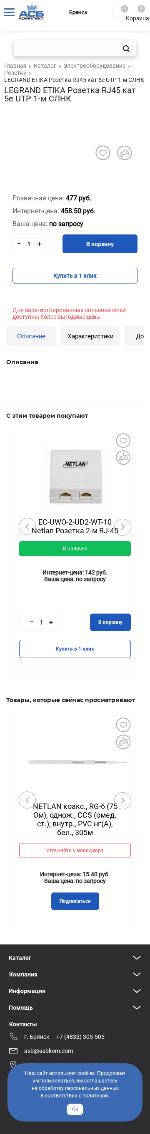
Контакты (23, 1024)
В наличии (75, 549)
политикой (95, 1096)
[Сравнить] (123, 457)
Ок (75, 1109)
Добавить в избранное (123, 440)
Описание (31, 336)
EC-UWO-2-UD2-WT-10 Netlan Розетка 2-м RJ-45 (75, 526)
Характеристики (90, 336)
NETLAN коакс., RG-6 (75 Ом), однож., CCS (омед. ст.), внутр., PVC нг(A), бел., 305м (75, 819)
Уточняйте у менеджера (75, 850)
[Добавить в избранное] (102, 153)
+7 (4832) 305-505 (80, 1036)
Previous (27, 526)
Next (122, 527)
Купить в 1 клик (75, 275)
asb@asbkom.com (48, 1051)
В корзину (100, 244)
